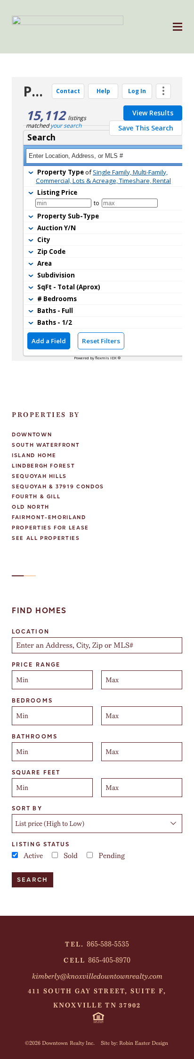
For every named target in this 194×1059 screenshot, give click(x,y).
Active (33, 855)
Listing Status (41, 844)
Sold (71, 855)
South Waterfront (46, 445)
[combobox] (97, 645)
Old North (30, 507)
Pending (111, 855)
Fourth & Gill (36, 496)
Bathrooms (34, 736)
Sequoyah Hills (39, 476)
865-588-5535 (108, 944)
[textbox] (98, 645)
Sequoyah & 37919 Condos (58, 486)
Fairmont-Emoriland (49, 517)
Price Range (36, 664)
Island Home (34, 455)
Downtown (32, 434)
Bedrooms (32, 700)
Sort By (27, 808)
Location (30, 631)
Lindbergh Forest (43, 465)
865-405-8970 (109, 960)
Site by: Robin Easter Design (134, 1043)
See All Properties (46, 538)
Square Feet (36, 772)
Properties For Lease (50, 527)
